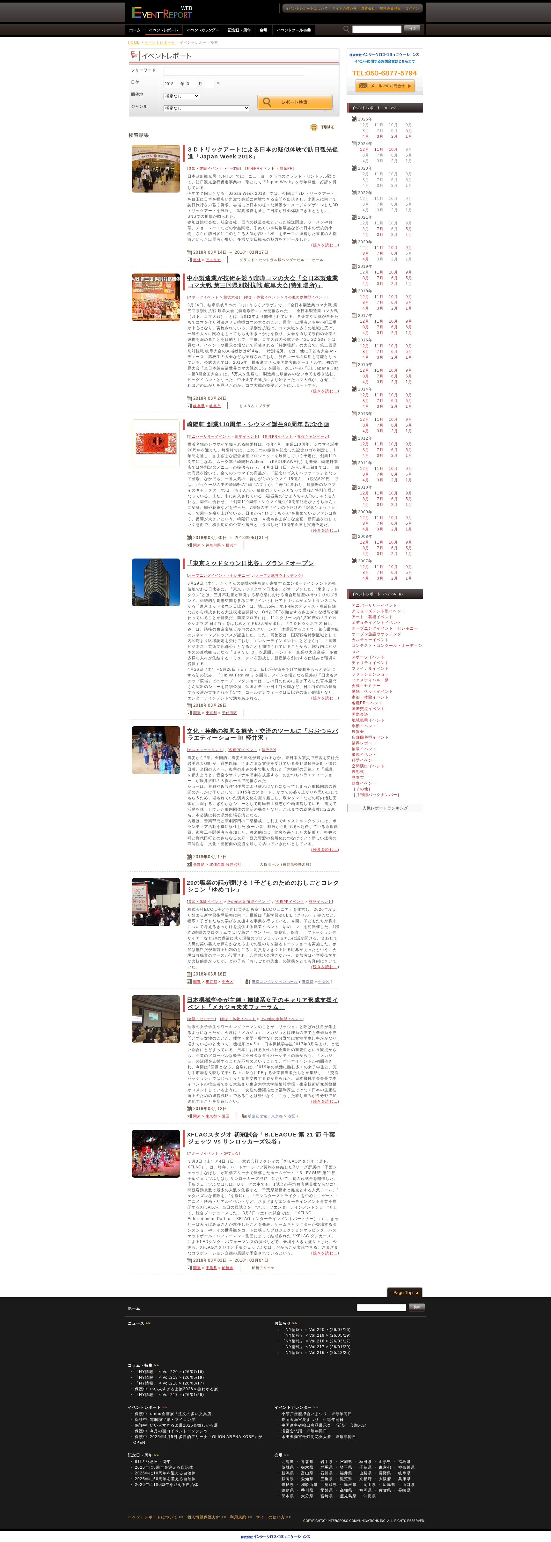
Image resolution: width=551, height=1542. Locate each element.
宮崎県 (324, 1496)
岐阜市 (215, 406)
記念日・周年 (143, 1455)
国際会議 (360, 714)
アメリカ (213, 260)
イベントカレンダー (296, 1407)
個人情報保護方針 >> (207, 1517)
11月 (379, 149)
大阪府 (382, 1479)
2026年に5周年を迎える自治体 (161, 1467)
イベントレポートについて (307, 8)
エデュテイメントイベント (376, 622)
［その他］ (362, 789)
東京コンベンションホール (275, 981)
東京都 (211, 713)
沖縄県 (367, 1496)
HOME (134, 42)
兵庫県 (402, 1479)
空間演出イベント (368, 766)
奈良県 (285, 1484)
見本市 (358, 777)
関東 (197, 545)
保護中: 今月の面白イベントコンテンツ (168, 1431)
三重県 (324, 1479)
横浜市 (231, 545)
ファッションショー (370, 674)
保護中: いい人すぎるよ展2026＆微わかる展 (173, 1389)
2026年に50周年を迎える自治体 (162, 1479)
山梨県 (363, 1473)
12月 (364, 149)
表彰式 (358, 772)
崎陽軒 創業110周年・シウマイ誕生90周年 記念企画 (258, 424)
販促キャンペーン (313, 436)
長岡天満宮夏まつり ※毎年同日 (312, 1419)
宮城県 (343, 1461)
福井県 (343, 1473)
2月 (394, 136)
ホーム (134, 1308)
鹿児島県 (345, 1496)
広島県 (386, 1484)
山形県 (382, 1461)
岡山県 (367, 1484)
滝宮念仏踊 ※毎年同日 (303, 1431)
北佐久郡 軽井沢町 (225, 864)
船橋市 (227, 1268)
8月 (366, 253)
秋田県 (363, 1461)
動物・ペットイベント (372, 691)
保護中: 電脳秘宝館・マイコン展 (162, 1419)
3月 (380, 136)
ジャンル (139, 106)
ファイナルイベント (370, 668)
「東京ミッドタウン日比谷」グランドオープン (250, 563)
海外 (197, 260)
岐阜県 (199, 406)
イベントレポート (159, 42)
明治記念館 (257, 1116)
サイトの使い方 (344, 8)
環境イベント (364, 754)
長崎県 (402, 1490)
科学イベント (364, 760)
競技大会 (231, 297)
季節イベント (364, 726)
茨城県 (285, 1467)
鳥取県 (328, 1484)
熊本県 (285, 1496)
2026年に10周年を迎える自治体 (162, 1473)
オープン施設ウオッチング (279, 575)
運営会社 (368, 8)
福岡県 (363, 1490)
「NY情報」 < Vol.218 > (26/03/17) (313, 1341)
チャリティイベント (370, 663)
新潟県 (285, 1473)
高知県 (343, 1490)
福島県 (402, 1461)
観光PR (286, 168)
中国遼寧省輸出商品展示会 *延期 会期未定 (321, 1425)
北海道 (285, 1461)
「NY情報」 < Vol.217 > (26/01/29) (313, 1347)
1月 (409, 136)
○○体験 (233, 168)
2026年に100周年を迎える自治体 (163, 1484)
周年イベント (246, 436)
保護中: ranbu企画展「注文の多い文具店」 (172, 1414)
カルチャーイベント (205, 750)
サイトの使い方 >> (273, 1517)
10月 (393, 149)
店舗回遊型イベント (370, 737)
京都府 (363, 1479)
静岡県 (285, 1479)
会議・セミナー (201, 1019)
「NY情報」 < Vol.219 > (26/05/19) (313, 1335)
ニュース (139, 1323)
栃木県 (304, 1467)
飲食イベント (364, 783)
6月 (394, 253)
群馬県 (324, 1467)
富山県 (304, 1473)
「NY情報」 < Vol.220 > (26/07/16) (313, 1329)
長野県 (199, 864)
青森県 (304, 1461)
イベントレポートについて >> (156, 1517)
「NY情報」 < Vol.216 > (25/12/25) (313, 1352)
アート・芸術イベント (372, 617)
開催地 (137, 94)
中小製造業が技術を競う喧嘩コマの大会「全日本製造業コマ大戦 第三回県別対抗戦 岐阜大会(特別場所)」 (262, 282)
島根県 (347, 1484)
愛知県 (304, 1479)
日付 (135, 82)
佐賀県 (382, 1490)
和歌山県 (307, 1484)
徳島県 (285, 1490)
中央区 (227, 981)
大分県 (304, 1496)
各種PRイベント (260, 168)
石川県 (324, 1473)
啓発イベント (320, 901)
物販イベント (364, 749)
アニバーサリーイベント (209, 436)
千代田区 (229, 713)
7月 (380, 229)
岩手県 (324, 1461)
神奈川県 (213, 545)
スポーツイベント (203, 297)
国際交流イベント (368, 708)
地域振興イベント (368, 720)
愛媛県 (324, 1490)
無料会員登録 (390, 8)
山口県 (406, 1484)
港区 (226, 1116)
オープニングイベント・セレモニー (218, 575)
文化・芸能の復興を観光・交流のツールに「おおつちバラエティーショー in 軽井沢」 (262, 734)
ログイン (412, 8)
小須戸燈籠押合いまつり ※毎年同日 (316, 1414)
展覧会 (358, 731)
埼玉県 (343, 1467)
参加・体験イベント (205, 168)
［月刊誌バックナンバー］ (376, 795)
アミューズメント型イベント (379, 611)
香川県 (304, 1490)
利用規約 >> (241, 1517)
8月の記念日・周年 (150, 1461)
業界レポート (364, 743)
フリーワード (143, 70)
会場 (282, 1455)
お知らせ (286, 1323)
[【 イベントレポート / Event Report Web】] (162, 12)
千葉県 (211, 1268)
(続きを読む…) (325, 245)
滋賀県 (343, 1479)
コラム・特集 (143, 1365)
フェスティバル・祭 (370, 680)
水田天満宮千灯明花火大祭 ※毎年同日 (316, 1437)
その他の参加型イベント (305, 297)
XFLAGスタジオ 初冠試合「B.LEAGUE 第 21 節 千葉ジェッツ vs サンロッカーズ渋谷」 (261, 1138)
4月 (366, 136)
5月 (409, 130)
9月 (409, 247)
